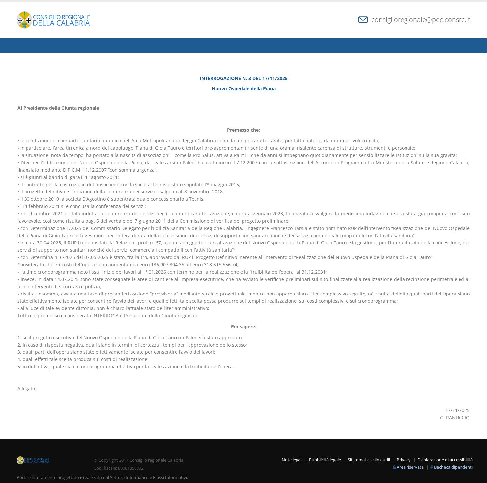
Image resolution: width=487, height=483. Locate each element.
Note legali (292, 460)
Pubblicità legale (325, 460)
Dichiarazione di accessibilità (445, 460)
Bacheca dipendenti (453, 467)
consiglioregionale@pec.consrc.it (420, 19)
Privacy (404, 460)
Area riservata (410, 467)
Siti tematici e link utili (369, 460)
